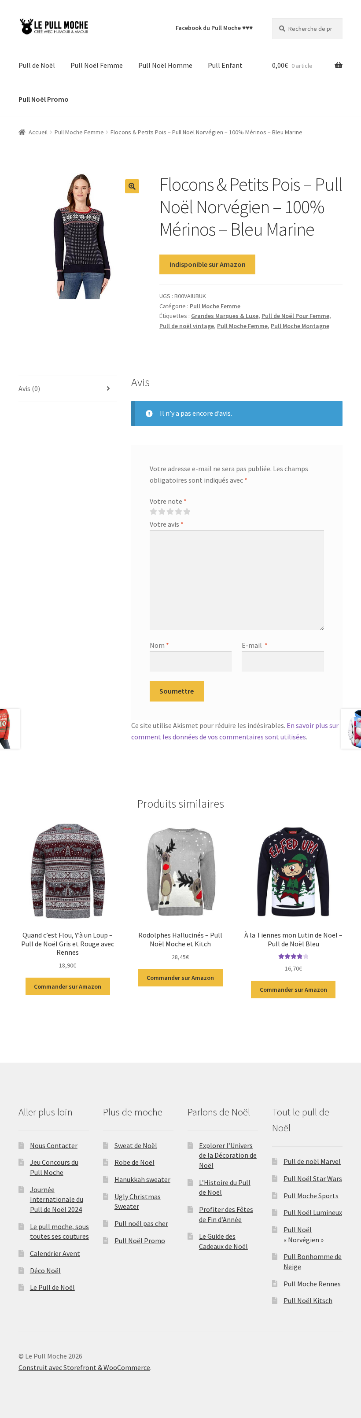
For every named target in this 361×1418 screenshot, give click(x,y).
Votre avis (167, 524)
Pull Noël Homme (165, 65)
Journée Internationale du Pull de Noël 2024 (56, 1199)
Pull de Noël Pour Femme (295, 316)
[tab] (67, 389)
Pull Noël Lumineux (313, 1212)
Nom (159, 645)
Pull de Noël (36, 65)
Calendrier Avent (55, 1253)
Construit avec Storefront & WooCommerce (84, 1367)
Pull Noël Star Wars (313, 1178)
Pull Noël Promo (139, 1240)
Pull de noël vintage (186, 326)
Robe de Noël (134, 1162)
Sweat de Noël (135, 1145)
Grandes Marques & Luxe (224, 316)
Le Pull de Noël (52, 1287)
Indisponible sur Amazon (207, 264)
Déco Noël (45, 1270)
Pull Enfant (225, 65)
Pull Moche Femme (79, 132)
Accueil (38, 132)
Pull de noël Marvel (312, 1161)
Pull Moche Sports (311, 1195)
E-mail (255, 645)
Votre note (168, 501)
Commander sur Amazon (67, 986)
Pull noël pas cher (141, 1223)
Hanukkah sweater (142, 1179)
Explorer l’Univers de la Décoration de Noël (228, 1155)
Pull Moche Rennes (312, 1283)
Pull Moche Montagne (300, 326)
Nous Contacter (53, 1145)
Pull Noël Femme (96, 65)
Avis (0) (29, 388)
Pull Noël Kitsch (308, 1300)
